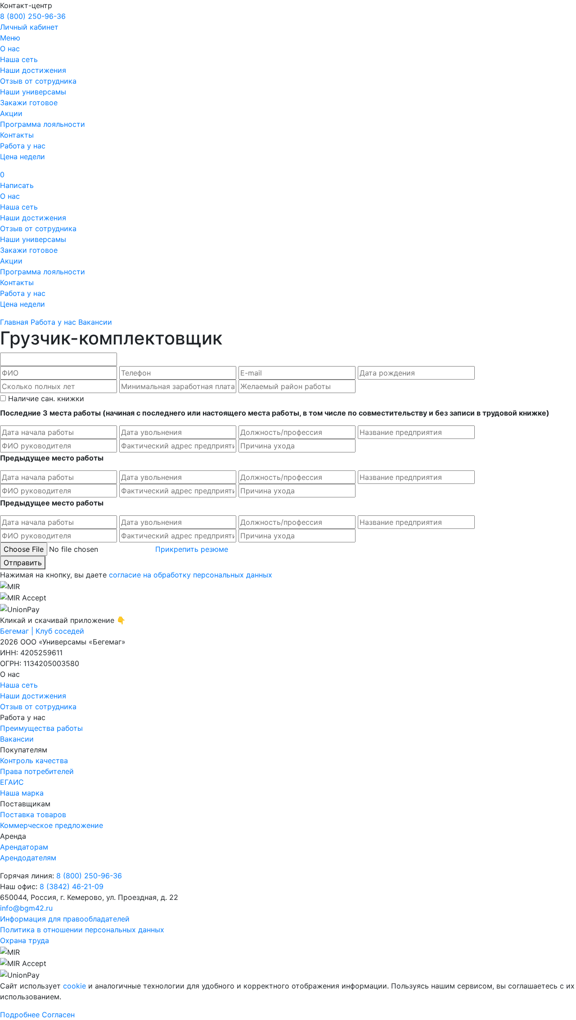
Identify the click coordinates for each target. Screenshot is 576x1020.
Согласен (58, 1014)
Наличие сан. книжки (46, 398)
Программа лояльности (42, 124)
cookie (74, 985)
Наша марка (22, 792)
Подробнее (20, 1014)
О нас (10, 48)
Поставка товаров (33, 814)
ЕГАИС (12, 782)
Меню (10, 37)
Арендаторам (24, 846)
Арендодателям (28, 857)
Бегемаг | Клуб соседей (42, 630)
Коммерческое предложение (51, 825)
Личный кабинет (29, 26)
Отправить (23, 562)
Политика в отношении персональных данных (82, 929)
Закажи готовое (29, 102)
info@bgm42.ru (26, 908)
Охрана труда (24, 940)
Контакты (17, 134)
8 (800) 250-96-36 (33, 16)
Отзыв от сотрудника (38, 80)
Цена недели (22, 156)
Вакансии (17, 738)
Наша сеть (19, 59)
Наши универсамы (33, 91)
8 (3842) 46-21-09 (72, 886)
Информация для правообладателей (65, 918)
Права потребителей (37, 771)
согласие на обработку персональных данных (190, 574)
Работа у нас (22, 145)
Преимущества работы (41, 728)
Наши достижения (33, 70)
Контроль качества (34, 760)
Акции (11, 113)
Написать (17, 185)
